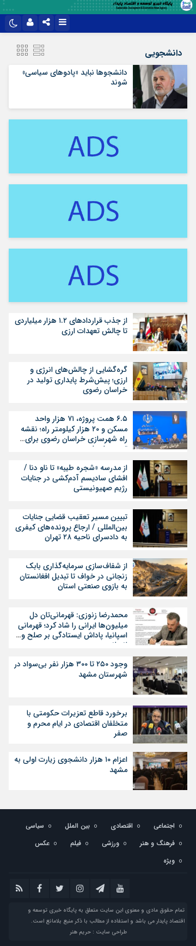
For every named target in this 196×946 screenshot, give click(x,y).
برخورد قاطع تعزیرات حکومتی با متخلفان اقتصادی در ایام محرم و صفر (77, 723)
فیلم (75, 843)
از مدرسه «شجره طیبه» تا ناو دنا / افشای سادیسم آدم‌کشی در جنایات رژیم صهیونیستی (74, 477)
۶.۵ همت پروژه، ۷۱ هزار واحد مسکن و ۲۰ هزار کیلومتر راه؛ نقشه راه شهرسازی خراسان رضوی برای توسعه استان (74, 434)
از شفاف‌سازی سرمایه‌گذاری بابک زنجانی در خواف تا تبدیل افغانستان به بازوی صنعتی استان (73, 576)
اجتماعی (164, 826)
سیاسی (35, 826)
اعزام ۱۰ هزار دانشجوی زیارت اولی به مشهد (70, 764)
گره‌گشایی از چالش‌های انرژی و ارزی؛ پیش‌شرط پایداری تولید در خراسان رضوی (77, 379)
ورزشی (110, 843)
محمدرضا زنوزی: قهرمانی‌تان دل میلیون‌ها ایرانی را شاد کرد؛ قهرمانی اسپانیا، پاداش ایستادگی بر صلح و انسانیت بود (72, 630)
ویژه (169, 860)
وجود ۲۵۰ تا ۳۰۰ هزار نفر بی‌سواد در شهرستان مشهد (70, 669)
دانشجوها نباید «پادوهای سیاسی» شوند (74, 77)
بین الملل (77, 826)
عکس (42, 843)
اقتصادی (122, 826)
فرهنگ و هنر (157, 843)
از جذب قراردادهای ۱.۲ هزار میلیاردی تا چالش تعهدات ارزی (71, 325)
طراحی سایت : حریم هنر (98, 932)
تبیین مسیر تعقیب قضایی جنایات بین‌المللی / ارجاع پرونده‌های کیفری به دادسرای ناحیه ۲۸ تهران (71, 527)
